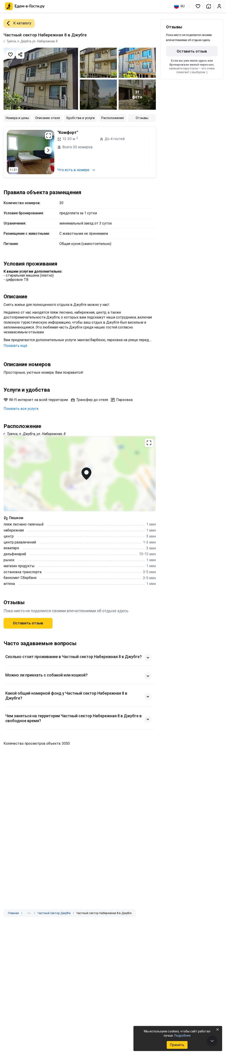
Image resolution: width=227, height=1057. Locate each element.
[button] (198, 6)
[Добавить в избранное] (10, 54)
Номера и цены (17, 118)
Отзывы (142, 118)
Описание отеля (47, 118)
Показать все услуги (21, 408)
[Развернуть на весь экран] (48, 135)
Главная (13, 913)
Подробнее (182, 1035)
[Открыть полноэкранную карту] (80, 473)
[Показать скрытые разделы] (29, 913)
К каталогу (22, 23)
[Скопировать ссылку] (20, 54)
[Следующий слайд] (48, 150)
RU (183, 6)
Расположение (112, 118)
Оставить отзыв (28, 623)
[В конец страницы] (212, 1041)
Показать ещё (15, 346)
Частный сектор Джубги (53, 913)
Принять (177, 1045)
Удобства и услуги (80, 118)
